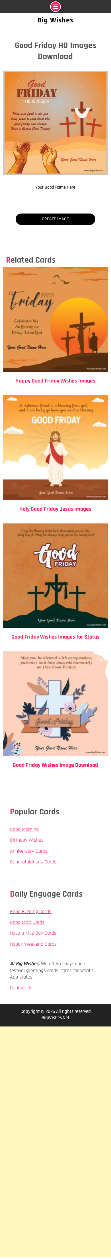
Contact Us (22, 988)
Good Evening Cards (30, 911)
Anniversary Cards (29, 851)
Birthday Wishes (27, 840)
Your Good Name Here (55, 187)
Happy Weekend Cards (33, 944)
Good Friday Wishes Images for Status (55, 637)
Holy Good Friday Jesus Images (55, 509)
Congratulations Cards (33, 862)
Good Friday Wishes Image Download (55, 765)
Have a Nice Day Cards (33, 933)
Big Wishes (55, 20)
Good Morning (24, 829)
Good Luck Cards (27, 922)
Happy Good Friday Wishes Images (55, 381)
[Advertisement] (55, 1084)
